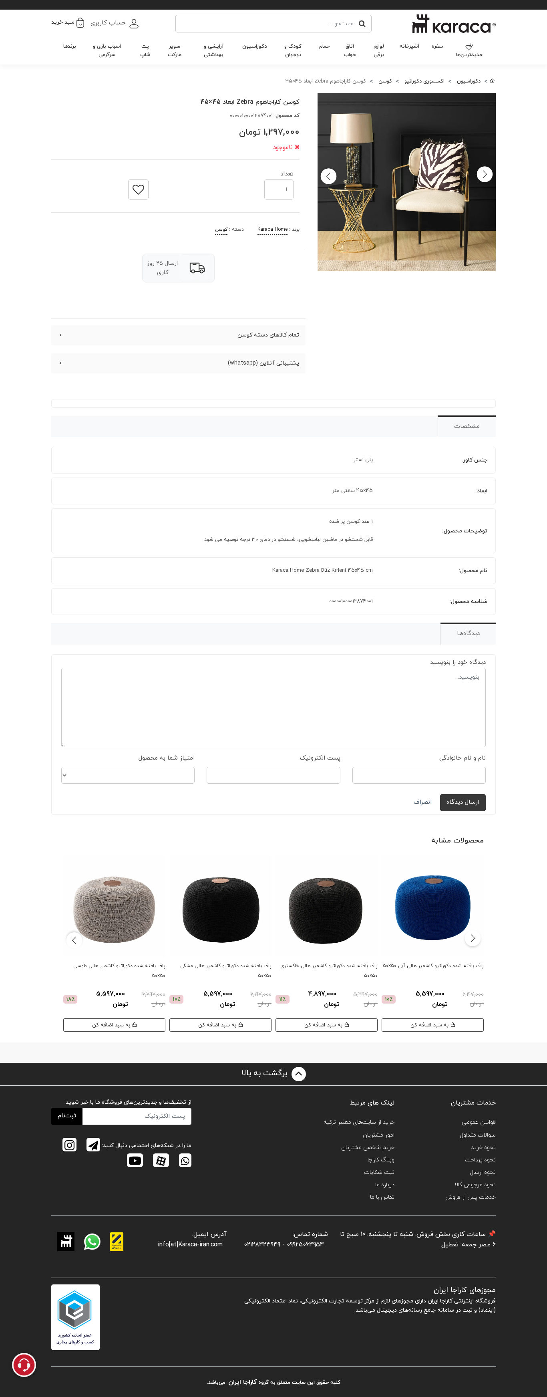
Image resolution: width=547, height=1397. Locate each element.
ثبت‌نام (67, 1116)
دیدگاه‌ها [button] (468, 633)
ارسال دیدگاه (462, 802)
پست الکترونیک (320, 758)
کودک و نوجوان (293, 50)
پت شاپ (145, 50)
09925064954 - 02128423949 (284, 1244)
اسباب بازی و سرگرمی (107, 50)
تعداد (287, 171)
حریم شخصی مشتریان (367, 1147)
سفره (437, 46)
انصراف (423, 802)
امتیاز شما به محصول (167, 758)
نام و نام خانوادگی (462, 758)
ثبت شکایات (379, 1172)
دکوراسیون (254, 46)
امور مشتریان (378, 1135)
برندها (69, 46)
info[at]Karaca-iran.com (190, 1244)
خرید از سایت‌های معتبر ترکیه (359, 1122)
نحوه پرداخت (480, 1160)
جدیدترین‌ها (469, 54)
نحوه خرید (483, 1147)
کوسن (221, 229)
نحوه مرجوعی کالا (475, 1185)
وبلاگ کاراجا (381, 1160)
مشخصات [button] (467, 426)
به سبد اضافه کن (430, 1025)
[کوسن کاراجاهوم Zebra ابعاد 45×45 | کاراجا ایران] (407, 182)
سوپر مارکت (174, 50)
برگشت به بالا (265, 1073)
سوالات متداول (478, 1135)
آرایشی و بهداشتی (214, 50)
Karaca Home (272, 229)
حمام (324, 46)
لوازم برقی (379, 50)
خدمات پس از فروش (470, 1197)
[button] (67, 22)
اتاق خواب (350, 50)
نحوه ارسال (483, 1172)
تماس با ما (382, 1197)
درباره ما (384, 1185)
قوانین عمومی (479, 1122)
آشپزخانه (410, 46)
